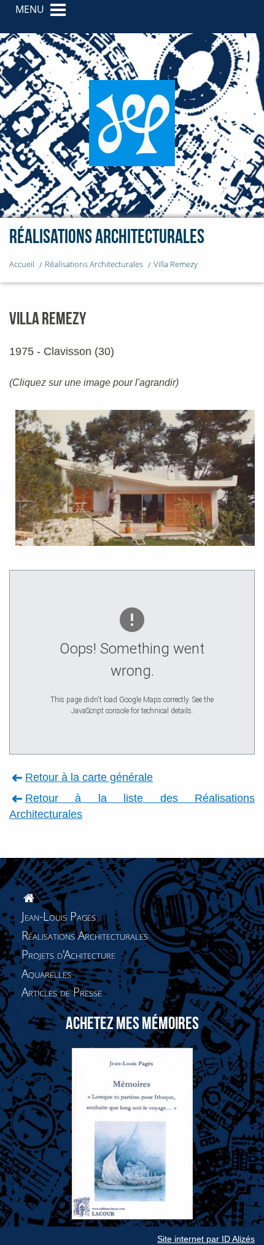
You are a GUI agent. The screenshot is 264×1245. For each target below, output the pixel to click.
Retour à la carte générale (89, 777)
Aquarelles (46, 973)
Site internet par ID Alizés (206, 1239)
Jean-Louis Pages (58, 916)
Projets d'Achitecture (68, 954)
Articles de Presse (61, 991)
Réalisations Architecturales (84, 935)
